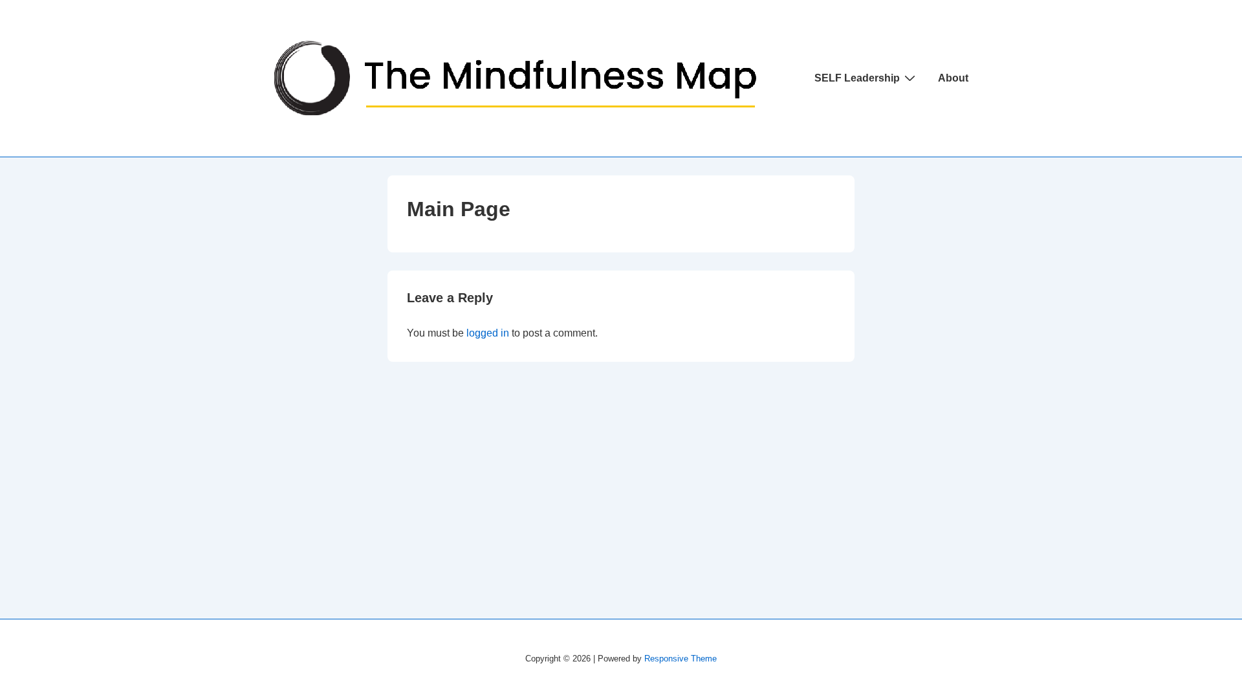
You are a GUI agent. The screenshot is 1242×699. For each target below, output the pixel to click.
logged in (487, 332)
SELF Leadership (857, 77)
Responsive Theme (680, 658)
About (953, 77)
